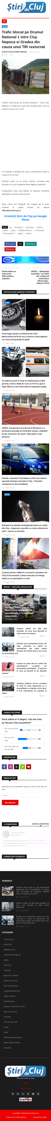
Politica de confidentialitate (16, 1117)
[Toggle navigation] (4, 21)
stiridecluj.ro (19, 227)
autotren (40, 227)
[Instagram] (18, 1094)
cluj (10, 227)
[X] (23, 1094)
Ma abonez (10, 802)
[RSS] (38, 1094)
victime (13, 230)
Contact (25, 1083)
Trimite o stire (25, 1088)
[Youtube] (33, 1094)
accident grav (39, 230)
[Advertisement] (25, 142)
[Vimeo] (28, 1094)
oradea (5, 230)
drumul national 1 (9, 233)
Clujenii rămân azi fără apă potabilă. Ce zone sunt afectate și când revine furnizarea (32, 631)
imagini (20, 233)
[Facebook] (13, 1094)
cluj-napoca (30, 227)
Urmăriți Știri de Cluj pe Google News (25, 217)
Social (4, 26)
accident (28, 233)
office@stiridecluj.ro (25, 230)
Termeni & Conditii (40, 1117)
